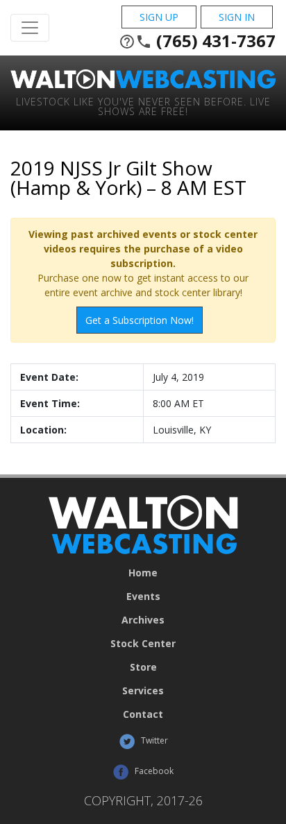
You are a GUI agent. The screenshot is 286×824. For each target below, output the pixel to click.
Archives (143, 620)
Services (143, 691)
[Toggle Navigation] (29, 28)
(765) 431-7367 (197, 41)
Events (143, 596)
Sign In (237, 17)
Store (143, 667)
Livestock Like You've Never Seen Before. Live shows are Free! (143, 106)
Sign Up (159, 17)
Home (143, 573)
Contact (143, 714)
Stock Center (143, 644)
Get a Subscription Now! (139, 320)
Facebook (153, 771)
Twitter (153, 740)
